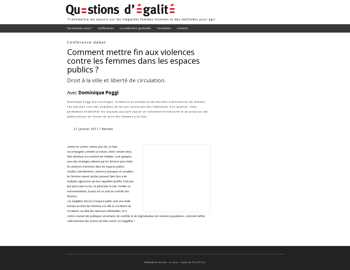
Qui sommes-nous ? (79, 28)
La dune (173, 262)
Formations (164, 28)
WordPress (198, 262)
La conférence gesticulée (135, 28)
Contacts (182, 28)
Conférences (106, 28)
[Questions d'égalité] (120, 9)
